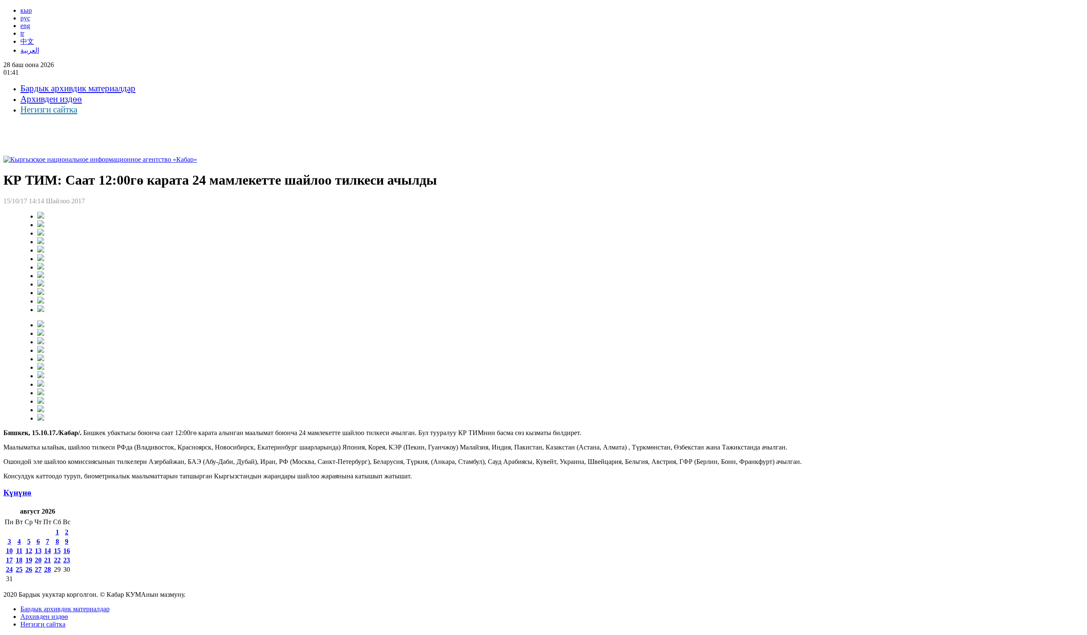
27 (38, 569)
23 (66, 560)
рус (25, 18)
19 (28, 560)
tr (22, 33)
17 (9, 560)
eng (25, 25)
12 (28, 550)
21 (47, 560)
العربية (29, 50)
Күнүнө (17, 492)
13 (38, 550)
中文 (27, 41)
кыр (26, 10)
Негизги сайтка (48, 109)
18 (19, 560)
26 (28, 569)
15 (57, 550)
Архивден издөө (51, 99)
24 (9, 569)
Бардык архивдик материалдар (77, 88)
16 (66, 550)
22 (57, 560)
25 (19, 569)
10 (9, 550)
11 (19, 550)
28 (47, 569)
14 (47, 550)
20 (38, 560)
